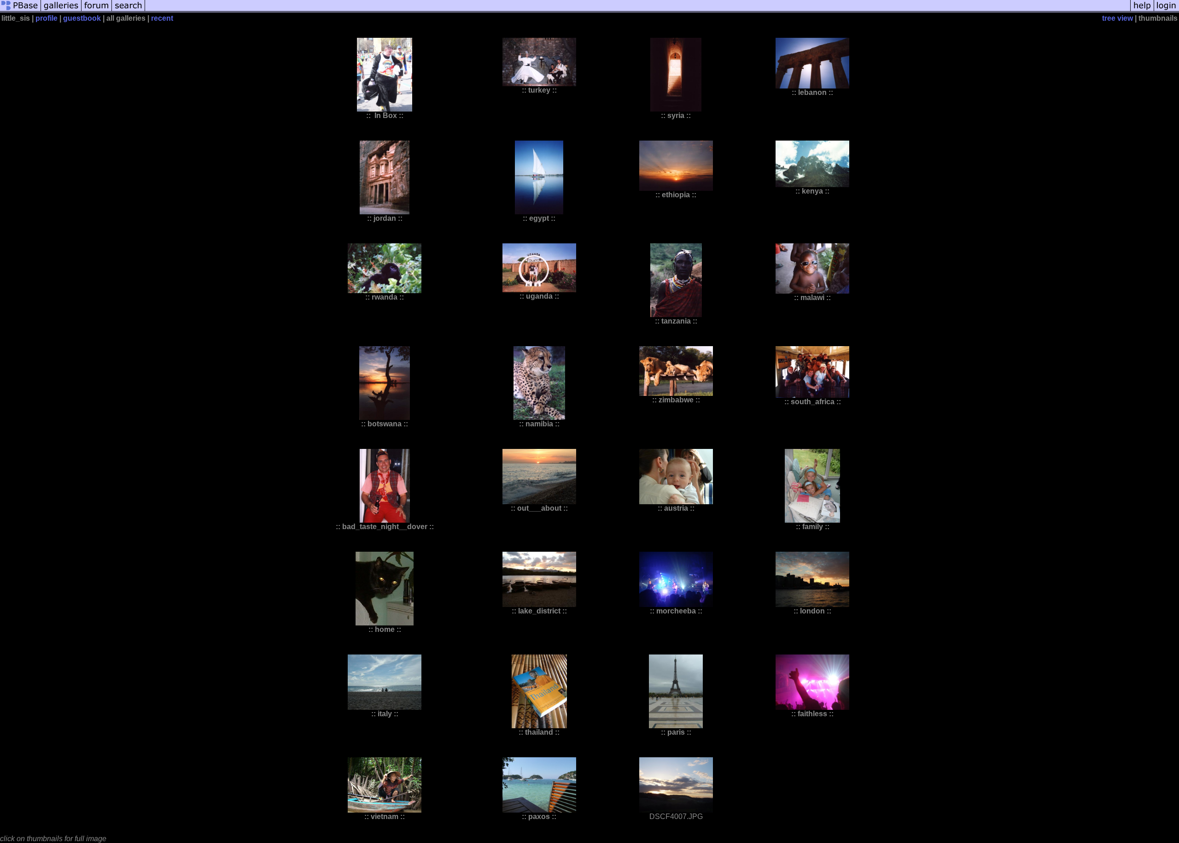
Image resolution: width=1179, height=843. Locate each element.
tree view (1117, 18)
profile (46, 18)
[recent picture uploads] (61, 10)
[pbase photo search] (128, 10)
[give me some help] (1142, 10)
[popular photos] (637, 10)
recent (162, 18)
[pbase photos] (20, 10)
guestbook (82, 18)
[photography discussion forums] (97, 10)
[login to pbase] (1166, 10)
